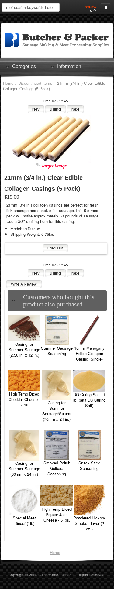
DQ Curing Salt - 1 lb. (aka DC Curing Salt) (89, 400)
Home (8, 83)
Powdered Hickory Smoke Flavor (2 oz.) (89, 523)
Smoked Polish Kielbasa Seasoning (56, 468)
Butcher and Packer (54, 574)
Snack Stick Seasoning (89, 465)
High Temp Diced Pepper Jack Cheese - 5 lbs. (57, 514)
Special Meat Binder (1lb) (24, 520)
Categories (24, 66)
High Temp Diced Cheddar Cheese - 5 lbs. (24, 399)
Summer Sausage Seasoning (57, 350)
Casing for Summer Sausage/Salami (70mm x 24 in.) (56, 411)
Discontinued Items (35, 83)
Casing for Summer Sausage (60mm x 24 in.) (24, 468)
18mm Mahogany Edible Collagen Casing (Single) (89, 353)
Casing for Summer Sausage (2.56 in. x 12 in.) (24, 349)
